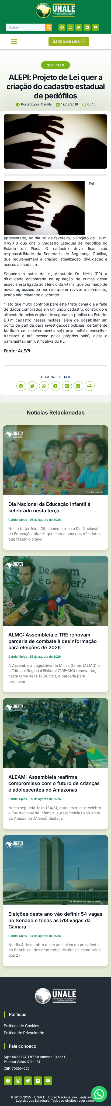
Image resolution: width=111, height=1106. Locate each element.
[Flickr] (87, 27)
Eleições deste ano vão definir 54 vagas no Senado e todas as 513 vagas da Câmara (55, 920)
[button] (14, 41)
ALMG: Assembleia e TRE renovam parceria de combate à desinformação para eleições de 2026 (52, 641)
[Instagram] (70, 27)
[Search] (48, 27)
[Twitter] (78, 27)
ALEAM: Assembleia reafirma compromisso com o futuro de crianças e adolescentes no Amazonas (54, 783)
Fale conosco (22, 1046)
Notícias (55, 65)
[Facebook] (61, 27)
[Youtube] (95, 27)
